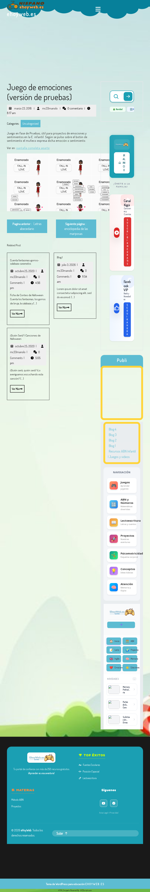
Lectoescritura (90, 778)
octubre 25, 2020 (25, 271)
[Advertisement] (75, 46)
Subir (60, 833)
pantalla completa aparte (33, 148)
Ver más (14, 312)
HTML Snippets (64, 890)
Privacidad (114, 812)
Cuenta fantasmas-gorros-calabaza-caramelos (24, 262)
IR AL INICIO (124, 163)
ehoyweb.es (21, 13)
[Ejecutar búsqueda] (128, 96)
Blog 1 (60, 257)
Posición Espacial (91, 771)
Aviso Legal (103, 812)
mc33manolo (50, 107)
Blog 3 (113, 435)
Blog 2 (113, 440)
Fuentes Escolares (91, 764)
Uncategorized (30, 123)
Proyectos (16, 806)
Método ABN (17, 799)
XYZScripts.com (86, 890)
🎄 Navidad (118, 109)
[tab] (98, 9)
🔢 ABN (133, 109)
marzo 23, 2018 (23, 107)
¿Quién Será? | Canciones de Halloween (25, 337)
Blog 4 (112, 429)
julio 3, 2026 (70, 265)
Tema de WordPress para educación (65, 884)
